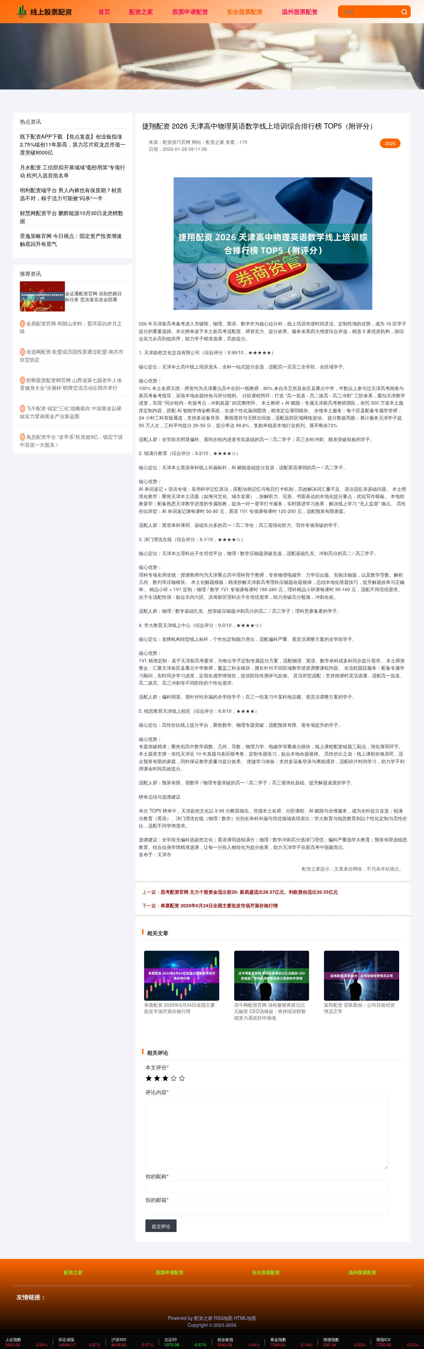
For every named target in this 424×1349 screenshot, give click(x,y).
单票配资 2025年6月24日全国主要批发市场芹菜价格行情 (219, 905)
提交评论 (161, 1226)
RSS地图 (223, 1318)
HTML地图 (245, 1318)
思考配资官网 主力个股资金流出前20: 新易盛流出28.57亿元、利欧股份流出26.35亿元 (249, 891)
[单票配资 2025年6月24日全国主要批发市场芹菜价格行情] (181, 975)
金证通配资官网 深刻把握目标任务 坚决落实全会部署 (93, 296)
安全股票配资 (245, 11)
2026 (390, 143)
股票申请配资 (190, 11)
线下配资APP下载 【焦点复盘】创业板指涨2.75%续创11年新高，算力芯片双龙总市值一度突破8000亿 (73, 144)
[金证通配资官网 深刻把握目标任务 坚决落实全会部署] (42, 296)
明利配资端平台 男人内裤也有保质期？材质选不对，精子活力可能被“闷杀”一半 (71, 194)
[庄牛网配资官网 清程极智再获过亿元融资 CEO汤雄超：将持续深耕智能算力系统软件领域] (271, 975)
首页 (104, 11)
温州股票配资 (300, 11)
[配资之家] (45, 11)
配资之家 (141, 11)
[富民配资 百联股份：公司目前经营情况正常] (361, 975)
